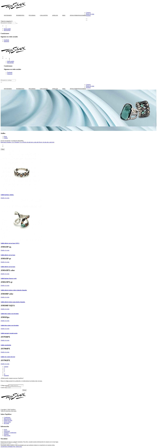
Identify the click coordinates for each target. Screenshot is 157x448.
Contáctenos (7, 417)
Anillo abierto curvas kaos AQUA (10, 243)
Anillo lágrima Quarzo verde (9, 278)
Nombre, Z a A (19, 142)
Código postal (4, 385)
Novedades (8, 15)
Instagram (6, 41)
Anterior (6, 366)
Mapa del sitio (7, 419)
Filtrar (2, 149)
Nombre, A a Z (11, 142)
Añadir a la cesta (5, 198)
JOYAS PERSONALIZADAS (78, 15)
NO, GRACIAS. (17, 446)
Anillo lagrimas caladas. (7, 194)
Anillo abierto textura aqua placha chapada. (13, 302)
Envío (5, 429)
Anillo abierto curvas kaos (8, 255)
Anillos (55, 15)
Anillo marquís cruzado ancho (9, 333)
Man (63, 15)
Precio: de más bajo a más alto (31, 142)
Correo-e (3, 387)
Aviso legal (7, 431)
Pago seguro (7, 435)
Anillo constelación (6, 345)
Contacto (88, 12)
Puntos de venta (90, 14)
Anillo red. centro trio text (8, 356)
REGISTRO (7, 30)
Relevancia (4, 142)
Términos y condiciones (10, 432)
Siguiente (6, 375)
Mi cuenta (6, 423)
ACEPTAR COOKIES (7, 446)
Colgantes (44, 15)
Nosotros (88, 15)
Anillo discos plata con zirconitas (10, 313)
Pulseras (32, 15)
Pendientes (20, 15)
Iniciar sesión (7, 28)
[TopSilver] (14, 9)
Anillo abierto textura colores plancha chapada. (14, 290)
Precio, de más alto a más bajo (46, 142)
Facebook (6, 40)
